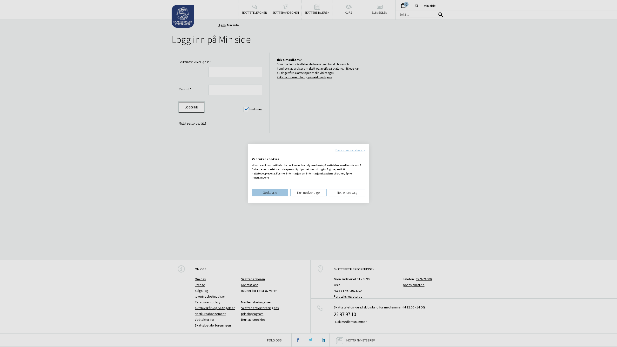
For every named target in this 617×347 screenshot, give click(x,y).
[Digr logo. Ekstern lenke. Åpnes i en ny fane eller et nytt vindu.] (255, 154)
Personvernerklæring (350, 150)
